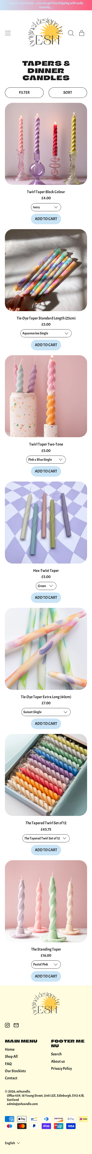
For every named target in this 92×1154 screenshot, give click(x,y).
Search (56, 1054)
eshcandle (23, 1091)
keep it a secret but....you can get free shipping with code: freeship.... (46, 5)
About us (58, 1061)
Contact (11, 1078)
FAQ (8, 1063)
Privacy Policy (61, 1068)
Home (9, 1049)
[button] (71, 33)
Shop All (11, 1056)
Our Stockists (15, 1071)
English (10, 1143)
